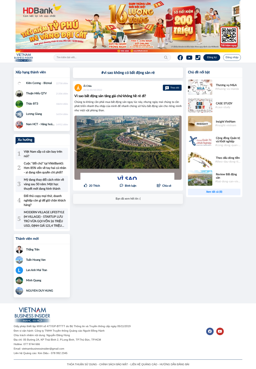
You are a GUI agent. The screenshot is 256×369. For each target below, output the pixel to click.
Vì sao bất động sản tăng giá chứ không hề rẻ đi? (110, 96)
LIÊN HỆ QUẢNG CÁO (143, 364)
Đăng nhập (232, 57)
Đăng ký (212, 57)
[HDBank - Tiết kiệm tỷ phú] (128, 26)
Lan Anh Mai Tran (36, 270)
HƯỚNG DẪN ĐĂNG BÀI (174, 364)
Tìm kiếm (166, 57)
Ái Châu (87, 86)
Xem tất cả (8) (214, 192)
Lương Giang (34, 114)
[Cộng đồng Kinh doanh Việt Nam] (24, 57)
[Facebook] (180, 57)
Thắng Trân (32, 249)
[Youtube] (189, 57)
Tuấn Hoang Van (36, 259)
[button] (164, 186)
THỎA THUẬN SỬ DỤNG (82, 364)
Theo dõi (172, 87)
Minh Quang (33, 280)
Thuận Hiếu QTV (36, 93)
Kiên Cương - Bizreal (39, 83)
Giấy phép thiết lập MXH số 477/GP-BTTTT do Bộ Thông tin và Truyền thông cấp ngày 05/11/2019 (72, 326)
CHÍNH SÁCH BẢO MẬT (113, 364)
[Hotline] (198, 57)
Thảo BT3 (32, 103)
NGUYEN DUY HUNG (39, 290)
